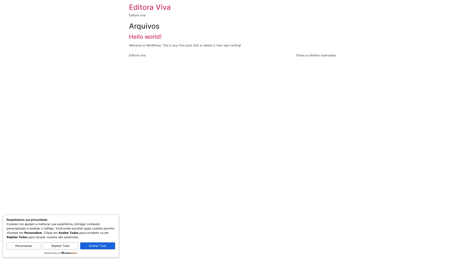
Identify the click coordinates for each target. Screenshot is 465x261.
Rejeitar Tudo (60, 246)
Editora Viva (150, 7)
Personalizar (23, 246)
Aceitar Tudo (97, 246)
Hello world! (145, 36)
